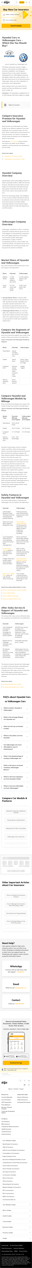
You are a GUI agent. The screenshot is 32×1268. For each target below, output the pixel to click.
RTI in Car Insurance (8, 1190)
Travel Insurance (6, 1131)
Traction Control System (21, 522)
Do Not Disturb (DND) (16, 1245)
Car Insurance (6, 1121)
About (10, 1089)
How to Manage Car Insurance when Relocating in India (16, 904)
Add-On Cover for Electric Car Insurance (14, 1150)
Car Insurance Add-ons (9, 1199)
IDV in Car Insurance (8, 1193)
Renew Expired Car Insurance (11, 1184)
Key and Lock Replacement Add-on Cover (14, 1159)
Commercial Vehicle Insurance (10, 1126)
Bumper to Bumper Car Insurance (12, 1187)
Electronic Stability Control (21, 559)
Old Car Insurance (7, 1181)
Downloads (5, 1245)
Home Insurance (6, 1134)
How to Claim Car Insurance (10, 1165)
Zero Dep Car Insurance (9, 1172)
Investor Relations (19, 1248)
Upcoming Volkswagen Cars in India (13, 687)
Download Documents (23, 1102)
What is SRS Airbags (9, 593)
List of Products (6, 1099)
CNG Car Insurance (8, 1147)
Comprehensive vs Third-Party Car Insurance (15, 1162)
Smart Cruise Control (7, 549)
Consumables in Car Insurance (11, 1153)
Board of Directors (22, 1097)
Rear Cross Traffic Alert (8, 574)
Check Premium (16, 26)
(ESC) (18, 559)
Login (22, 2)
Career (22, 1089)
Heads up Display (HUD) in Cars (12, 599)
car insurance (14, 141)
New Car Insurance (8, 1178)
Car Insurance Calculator (9, 1175)
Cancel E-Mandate (7, 1097)
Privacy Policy (23, 1251)
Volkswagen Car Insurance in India (14, 159)
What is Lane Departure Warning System (15, 590)
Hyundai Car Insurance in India (13, 156)
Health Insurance (6, 1129)
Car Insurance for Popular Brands (16, 913)
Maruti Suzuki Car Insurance (10, 1144)
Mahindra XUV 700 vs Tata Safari (16, 828)
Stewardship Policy (7, 1251)
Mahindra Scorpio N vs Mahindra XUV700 (16, 811)
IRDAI (16, 1251)
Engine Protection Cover (9, 1156)
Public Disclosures (22, 1099)
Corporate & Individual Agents (8, 1112)
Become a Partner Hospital (7, 1108)
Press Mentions (6, 1105)
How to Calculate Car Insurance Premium (16, 896)
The (17, 522)
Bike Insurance (6, 1124)
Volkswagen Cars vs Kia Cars (15, 837)
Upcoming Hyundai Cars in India (12, 684)
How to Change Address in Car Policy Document (16, 922)
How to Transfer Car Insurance (11, 1168)
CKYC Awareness (6, 1102)
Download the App (16, 1063)
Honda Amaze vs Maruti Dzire (16, 820)
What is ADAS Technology (10, 596)
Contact (16, 1089)
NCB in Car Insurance (8, 1196)
